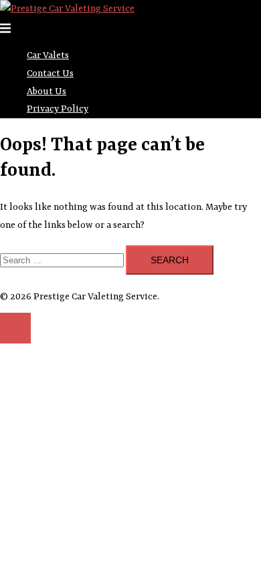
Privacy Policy (57, 109)
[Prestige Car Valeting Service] (67, 8)
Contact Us (50, 73)
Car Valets (48, 55)
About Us (46, 91)
